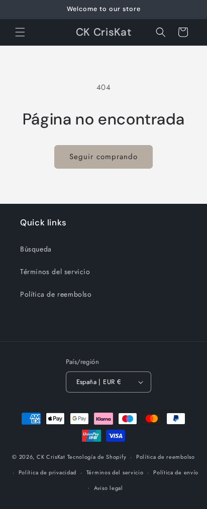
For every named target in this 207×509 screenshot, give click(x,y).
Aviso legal (108, 488)
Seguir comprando (103, 156)
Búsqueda (36, 249)
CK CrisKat (51, 457)
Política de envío (175, 472)
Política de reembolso (56, 294)
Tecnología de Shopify (97, 457)
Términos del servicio (55, 272)
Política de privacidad (47, 472)
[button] (20, 32)
